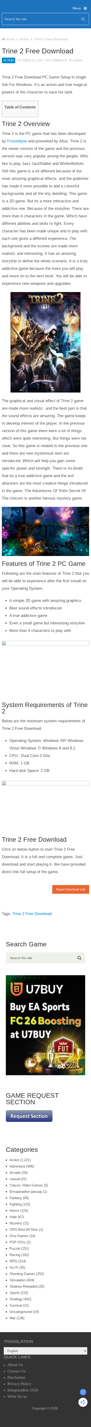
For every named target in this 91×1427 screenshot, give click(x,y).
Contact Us (16, 1371)
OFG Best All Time (24, 1229)
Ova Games (19, 1236)
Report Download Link (70, 889)
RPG (13, 1261)
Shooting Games (22, 1274)
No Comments (56, 60)
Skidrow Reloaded (23, 1286)
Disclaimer (16, 1377)
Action (8, 60)
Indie (13, 1217)
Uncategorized (21, 1312)
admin (77, 60)
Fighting (15, 1204)
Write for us (17, 1396)
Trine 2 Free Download (32, 914)
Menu (77, 8)
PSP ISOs (17, 1242)
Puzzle (15, 1248)
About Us (15, 1365)
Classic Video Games (26, 1185)
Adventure (17, 1166)
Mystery (16, 1223)
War (13, 1318)
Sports (15, 1293)
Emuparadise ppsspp (26, 1191)
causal (15, 1179)
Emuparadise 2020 (22, 1390)
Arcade (15, 1173)
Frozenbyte (17, 141)
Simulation (17, 1280)
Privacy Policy (19, 1384)
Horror (14, 1210)
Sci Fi (14, 1267)
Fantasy (16, 1198)
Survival (16, 1305)
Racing (15, 1255)
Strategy (16, 1299)
